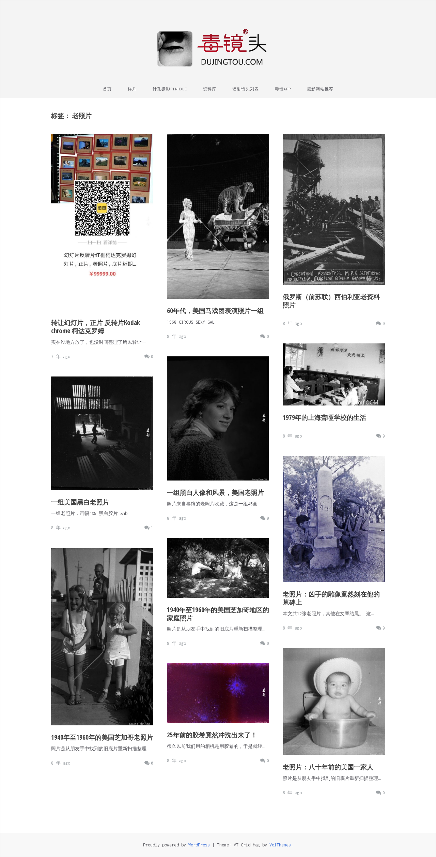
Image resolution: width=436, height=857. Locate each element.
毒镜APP (283, 89)
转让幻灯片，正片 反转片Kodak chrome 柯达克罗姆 (95, 326)
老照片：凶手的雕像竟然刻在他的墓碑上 (331, 598)
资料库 (209, 89)
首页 (107, 89)
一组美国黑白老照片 (80, 502)
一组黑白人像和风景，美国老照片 (215, 492)
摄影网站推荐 (320, 89)
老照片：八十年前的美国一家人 (328, 767)
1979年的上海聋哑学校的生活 (324, 417)
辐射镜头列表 (245, 89)
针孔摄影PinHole (170, 89)
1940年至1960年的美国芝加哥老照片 (102, 737)
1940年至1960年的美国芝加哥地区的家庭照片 (218, 613)
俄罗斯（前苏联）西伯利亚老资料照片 (331, 300)
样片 (132, 89)
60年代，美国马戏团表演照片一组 (215, 310)
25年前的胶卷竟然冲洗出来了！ (212, 734)
